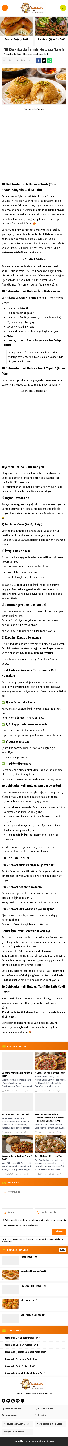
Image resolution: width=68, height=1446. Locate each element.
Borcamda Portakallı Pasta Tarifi (21, 1359)
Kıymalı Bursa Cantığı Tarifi (50, 1072)
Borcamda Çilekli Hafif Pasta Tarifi (22, 1337)
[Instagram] (13, 1401)
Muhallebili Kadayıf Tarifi (33, 1271)
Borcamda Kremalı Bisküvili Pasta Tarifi (24, 1373)
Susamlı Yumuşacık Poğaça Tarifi (17, 1074)
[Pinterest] (22, 1401)
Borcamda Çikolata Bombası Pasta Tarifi (25, 1352)
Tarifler (17, 54)
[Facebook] (3, 1401)
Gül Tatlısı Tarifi (29, 1300)
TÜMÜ (62, 1250)
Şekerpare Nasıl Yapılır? (33, 1315)
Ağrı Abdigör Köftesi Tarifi (49, 1156)
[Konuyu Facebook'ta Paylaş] (38, 60)
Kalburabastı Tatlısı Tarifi (16, 1114)
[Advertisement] (34, 144)
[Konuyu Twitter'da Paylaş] (44, 60)
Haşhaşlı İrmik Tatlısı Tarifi (34, 1286)
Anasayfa (8, 54)
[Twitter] (8, 1401)
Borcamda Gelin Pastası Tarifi (19, 1366)
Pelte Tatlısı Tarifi (30, 1257)
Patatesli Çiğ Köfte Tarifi (51, 39)
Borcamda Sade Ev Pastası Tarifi (21, 1345)
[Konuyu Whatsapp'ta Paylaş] (49, 60)
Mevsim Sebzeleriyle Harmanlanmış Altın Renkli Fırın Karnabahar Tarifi (49, 1117)
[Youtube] (18, 1401)
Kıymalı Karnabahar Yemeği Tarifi (17, 1158)
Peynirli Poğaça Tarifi (16, 39)
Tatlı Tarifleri (19, 60)
